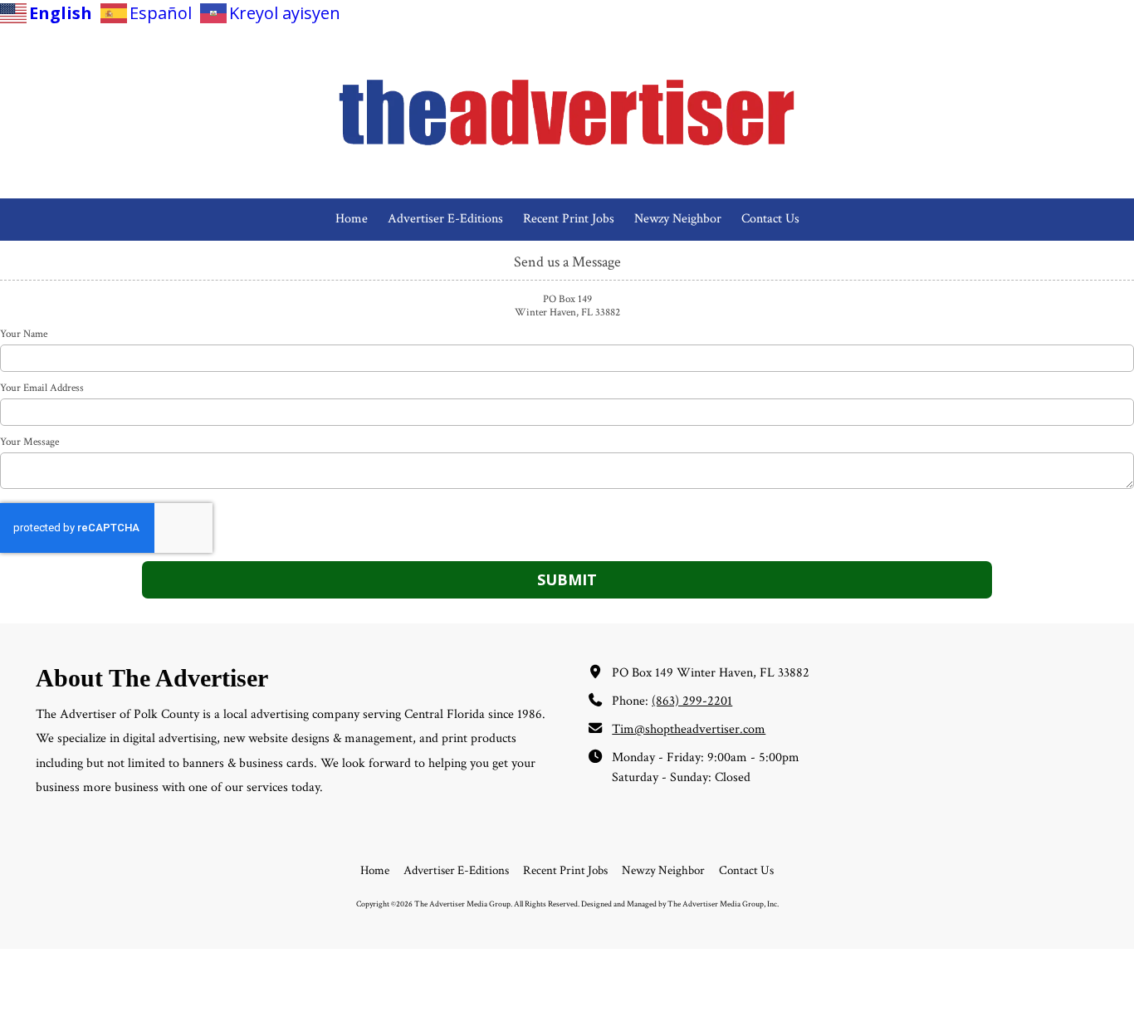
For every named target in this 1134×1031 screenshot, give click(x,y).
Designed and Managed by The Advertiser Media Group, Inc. (680, 904)
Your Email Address (42, 388)
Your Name (23, 334)
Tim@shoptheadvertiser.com (688, 729)
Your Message (29, 442)
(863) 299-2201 (692, 701)
